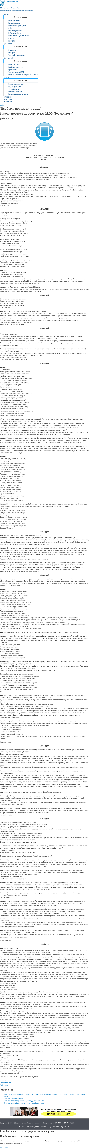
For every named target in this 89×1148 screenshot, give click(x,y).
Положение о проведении (17, 26)
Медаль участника (14, 86)
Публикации (12, 69)
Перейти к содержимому (9, 1)
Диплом (6, 77)
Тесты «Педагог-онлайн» (16, 55)
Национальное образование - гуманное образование (23, 1103)
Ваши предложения (15, 31)
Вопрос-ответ (7, 99)
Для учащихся (8, 43)
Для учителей (8, 58)
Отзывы (11, 38)
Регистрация (7, 101)
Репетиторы (7, 97)
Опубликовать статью (15, 67)
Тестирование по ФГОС (16, 72)
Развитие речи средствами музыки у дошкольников (23, 1101)
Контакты (11, 41)
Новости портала (14, 20)
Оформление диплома (15, 84)
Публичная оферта (14, 33)
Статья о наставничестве (13, 1099)
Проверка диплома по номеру (18, 94)
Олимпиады (12, 50)
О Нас (10, 28)
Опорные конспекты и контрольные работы (23, 75)
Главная (6, 14)
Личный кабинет (13, 89)
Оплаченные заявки (15, 92)
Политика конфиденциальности (19, 36)
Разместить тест (14, 64)
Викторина (11, 53)
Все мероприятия (14, 23)
